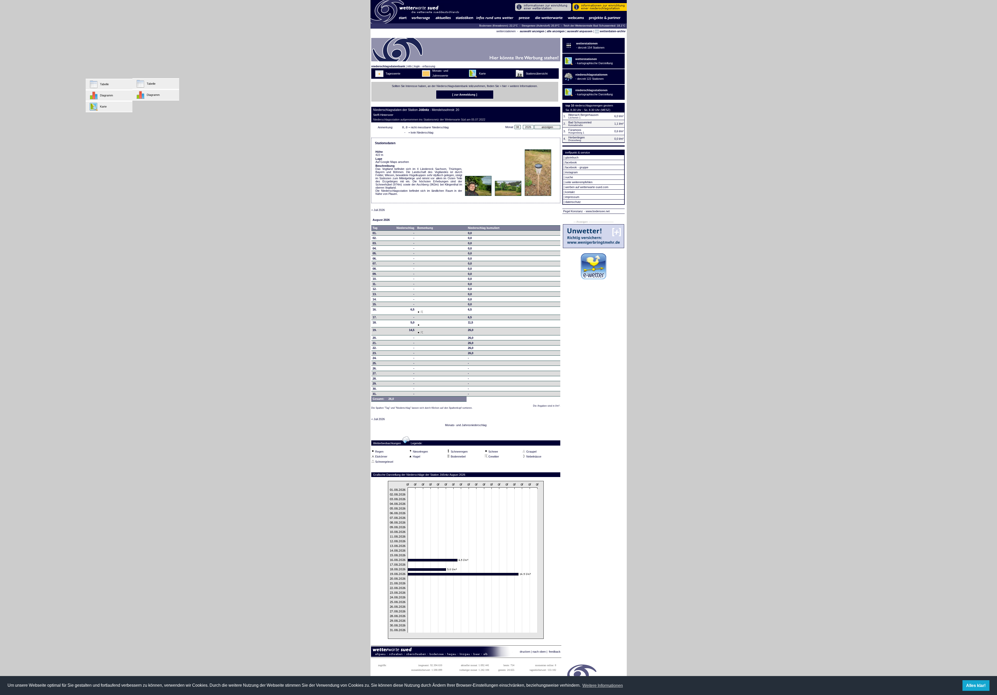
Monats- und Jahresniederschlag (466, 425)
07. (374, 263)
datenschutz (573, 201)
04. (374, 248)
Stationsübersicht (537, 73)
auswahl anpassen (579, 31)
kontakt (570, 192)
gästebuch (571, 157)
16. (374, 309)
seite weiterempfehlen (578, 182)
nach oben (539, 651)
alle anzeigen (556, 31)
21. (374, 343)
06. (374, 258)
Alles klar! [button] (976, 685)
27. (374, 373)
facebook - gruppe (576, 167)
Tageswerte (393, 73)
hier (504, 86)
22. (374, 347)
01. (374, 233)
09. (374, 273)
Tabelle (104, 84)
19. (374, 330)
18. (374, 322)
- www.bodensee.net (597, 211)
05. (374, 253)
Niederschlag (405, 227)
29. (374, 383)
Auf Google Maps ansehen (392, 161)
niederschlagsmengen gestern (594, 105)
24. (374, 358)
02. (374, 238)
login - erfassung (424, 66)
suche (569, 177)
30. (374, 388)
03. (374, 243)
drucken (525, 651)
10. (374, 278)
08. (374, 268)
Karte (103, 106)
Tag (375, 227)
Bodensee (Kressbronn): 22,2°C (498, 25)
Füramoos (574, 129)
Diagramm (106, 95)
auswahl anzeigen (532, 31)
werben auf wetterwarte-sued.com (586, 187)
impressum (572, 196)
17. (374, 317)
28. (374, 378)
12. (374, 288)
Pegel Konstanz (573, 211)
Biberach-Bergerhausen (583, 114)
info (409, 66)
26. (374, 368)
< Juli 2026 (378, 209)
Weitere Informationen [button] (602, 685)
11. (374, 284)
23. (374, 353)
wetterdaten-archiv (612, 31)
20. (374, 337)
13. (374, 294)
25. (374, 363)
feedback (555, 651)
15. (374, 304)
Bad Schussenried (579, 122)
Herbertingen (576, 137)
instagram (571, 172)
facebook (571, 162)
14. (374, 299)
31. (374, 393)
